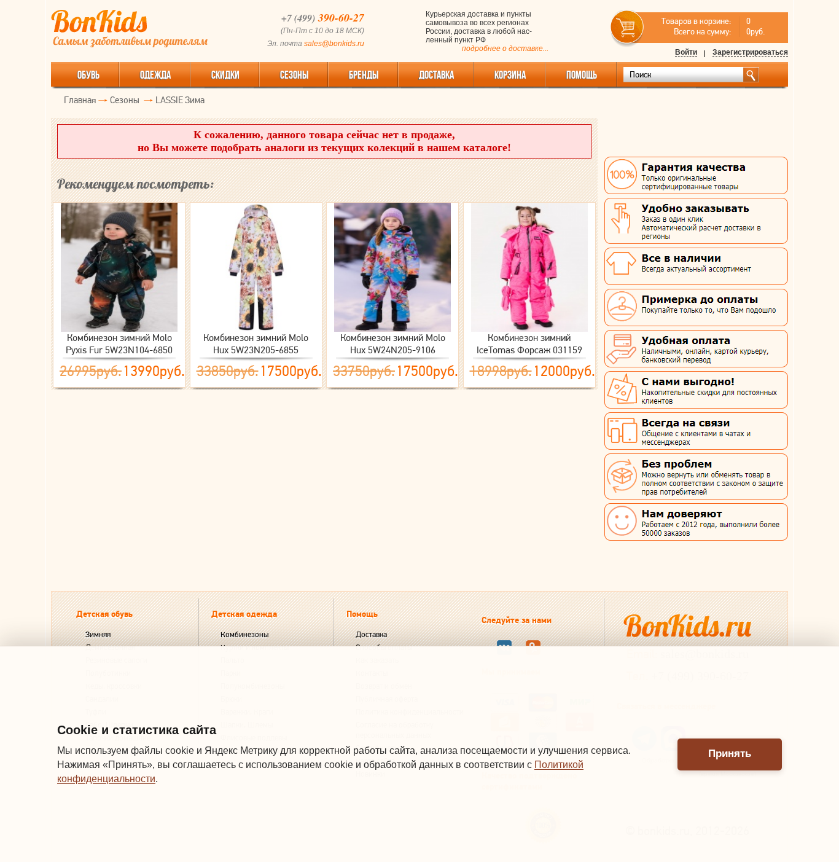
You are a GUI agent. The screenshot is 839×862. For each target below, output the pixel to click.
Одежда (155, 75)
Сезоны (294, 75)
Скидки (225, 75)
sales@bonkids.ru (334, 43)
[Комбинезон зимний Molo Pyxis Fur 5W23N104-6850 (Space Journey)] (119, 267)
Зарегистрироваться (750, 52)
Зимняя (98, 635)
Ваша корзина (627, 27)
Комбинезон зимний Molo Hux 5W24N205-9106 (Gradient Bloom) (392, 344)
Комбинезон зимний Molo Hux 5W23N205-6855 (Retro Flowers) (255, 344)
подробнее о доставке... (505, 48)
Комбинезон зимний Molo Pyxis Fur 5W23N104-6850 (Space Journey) (119, 344)
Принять (729, 753)
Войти (686, 52)
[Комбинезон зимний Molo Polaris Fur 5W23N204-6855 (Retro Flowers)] (256, 267)
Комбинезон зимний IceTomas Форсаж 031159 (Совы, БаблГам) (529, 344)
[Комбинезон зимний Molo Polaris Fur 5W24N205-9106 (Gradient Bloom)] (392, 267)
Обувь (88, 75)
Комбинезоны (244, 635)
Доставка (371, 635)
